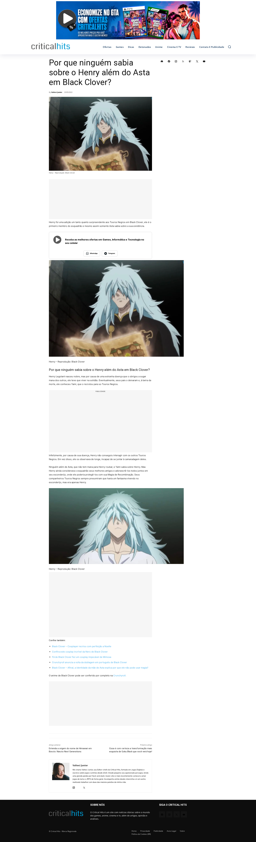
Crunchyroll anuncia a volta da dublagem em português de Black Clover (89, 662)
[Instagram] (74, 787)
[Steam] (79, 787)
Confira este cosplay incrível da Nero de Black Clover (80, 651)
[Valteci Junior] (60, 776)
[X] (84, 787)
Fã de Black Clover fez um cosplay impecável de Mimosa (81, 657)
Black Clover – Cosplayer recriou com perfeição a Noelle (81, 646)
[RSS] (183, 61)
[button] (229, 46)
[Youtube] (204, 61)
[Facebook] (169, 61)
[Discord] (162, 61)
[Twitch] (190, 61)
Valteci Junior (56, 92)
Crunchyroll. (119, 675)
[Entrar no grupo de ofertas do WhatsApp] (128, 21)
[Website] (89, 787)
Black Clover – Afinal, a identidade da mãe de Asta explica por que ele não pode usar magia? (100, 667)
